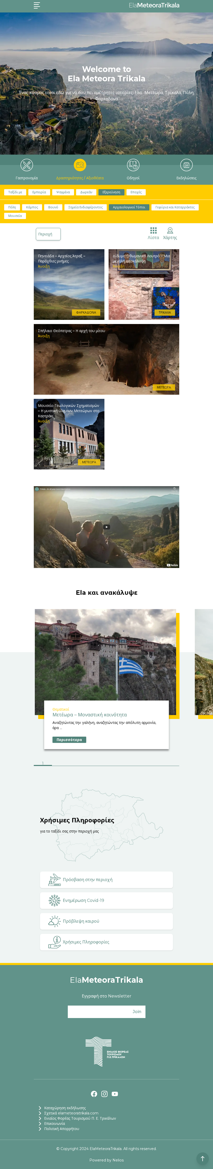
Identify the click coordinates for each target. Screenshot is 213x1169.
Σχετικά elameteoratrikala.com (71, 1113)
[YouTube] (115, 1094)
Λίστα (153, 237)
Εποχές (136, 192)
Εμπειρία (39, 192)
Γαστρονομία (27, 178)
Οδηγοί (133, 178)
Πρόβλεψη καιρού (81, 921)
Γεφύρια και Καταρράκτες (175, 207)
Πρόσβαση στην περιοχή (87, 879)
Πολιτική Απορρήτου (61, 1128)
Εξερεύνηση (111, 192)
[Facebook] (94, 1094)
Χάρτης (170, 237)
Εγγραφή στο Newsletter (106, 996)
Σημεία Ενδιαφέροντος (86, 207)
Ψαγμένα (63, 192)
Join (137, 1011)
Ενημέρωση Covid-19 (83, 900)
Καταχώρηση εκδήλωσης (65, 1108)
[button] (43, 764)
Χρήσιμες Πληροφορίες (86, 942)
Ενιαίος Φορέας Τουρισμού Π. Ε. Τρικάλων (80, 1118)
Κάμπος (32, 207)
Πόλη (12, 207)
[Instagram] (104, 1094)
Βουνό (53, 207)
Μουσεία (15, 216)
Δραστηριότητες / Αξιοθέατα (80, 178)
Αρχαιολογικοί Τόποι (129, 207)
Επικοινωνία (54, 1123)
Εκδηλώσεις (186, 178)
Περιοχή (45, 234)
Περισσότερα (69, 739)
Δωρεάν (86, 192)
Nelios (118, 1160)
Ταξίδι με (15, 192)
